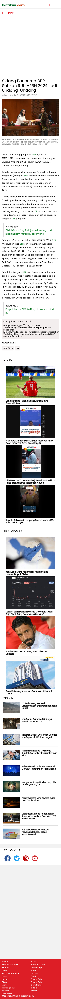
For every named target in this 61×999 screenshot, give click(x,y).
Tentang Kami (8, 988)
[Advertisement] (30, 46)
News (4, 970)
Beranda (6, 968)
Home (5, 962)
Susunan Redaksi (10, 965)
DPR (34, 154)
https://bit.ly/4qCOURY (28, 325)
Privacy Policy (37, 979)
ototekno (35, 973)
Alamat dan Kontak (11, 973)
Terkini (34, 991)
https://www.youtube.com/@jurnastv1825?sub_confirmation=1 (29, 335)
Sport (33, 970)
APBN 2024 (8, 348)
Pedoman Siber (38, 965)
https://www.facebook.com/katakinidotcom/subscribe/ (31, 332)
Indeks (34, 988)
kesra (33, 962)
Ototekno (6, 991)
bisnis (4, 985)
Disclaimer (7, 994)
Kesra (5, 979)
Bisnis (4, 982)
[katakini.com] (16, 5)
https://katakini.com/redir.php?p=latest (31, 327)
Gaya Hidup (36, 968)
